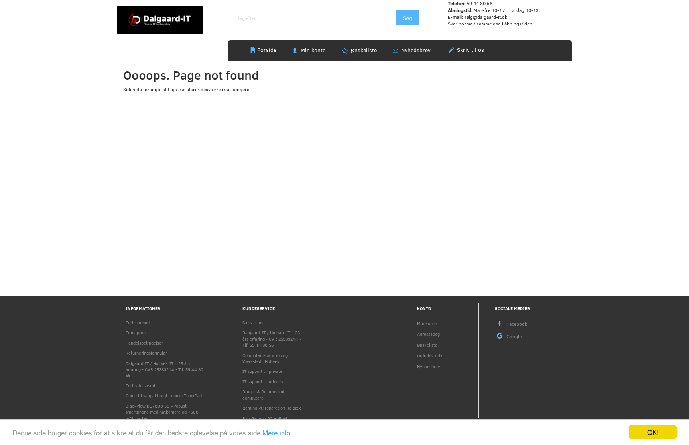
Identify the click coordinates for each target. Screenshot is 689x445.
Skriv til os (469, 49)
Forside (266, 49)
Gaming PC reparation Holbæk (271, 408)
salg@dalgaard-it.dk (485, 17)
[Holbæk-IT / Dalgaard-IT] (160, 19)
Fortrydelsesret (141, 385)
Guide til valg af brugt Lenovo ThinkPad (164, 395)
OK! (653, 432)
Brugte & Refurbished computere (263, 394)
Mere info (276, 432)
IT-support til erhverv (262, 381)
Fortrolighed (138, 322)
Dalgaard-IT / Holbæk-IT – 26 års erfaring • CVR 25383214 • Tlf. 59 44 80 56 (164, 369)
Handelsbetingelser (144, 343)
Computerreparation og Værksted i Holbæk (265, 358)
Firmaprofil (136, 332)
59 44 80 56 (479, 3)
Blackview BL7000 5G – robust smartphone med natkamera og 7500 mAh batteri (162, 412)
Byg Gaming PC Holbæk (265, 418)
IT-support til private (262, 371)
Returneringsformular (146, 353)
